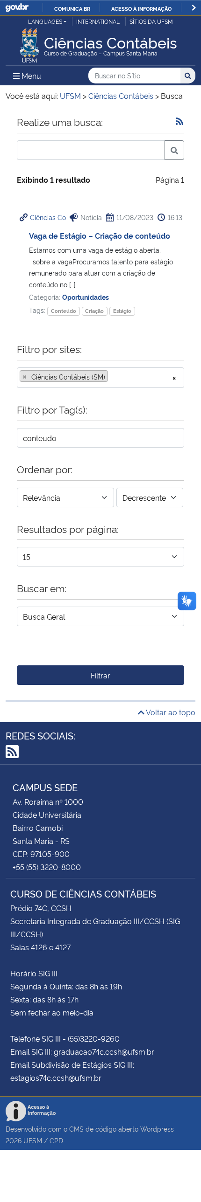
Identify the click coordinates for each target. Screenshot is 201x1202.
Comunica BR (72, 8)
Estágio (122, 310)
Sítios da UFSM (151, 21)
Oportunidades (85, 296)
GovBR (17, 7)
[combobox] (100, 377)
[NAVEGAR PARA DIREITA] (194, 8)
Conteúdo (63, 310)
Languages (45, 21)
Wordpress (157, 1128)
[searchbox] (113, 376)
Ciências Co (48, 217)
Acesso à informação (141, 8)
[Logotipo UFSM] (29, 43)
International (98, 21)
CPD (56, 1140)
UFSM (32, 1140)
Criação (94, 310)
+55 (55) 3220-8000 (47, 867)
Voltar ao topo (169, 712)
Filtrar (100, 675)
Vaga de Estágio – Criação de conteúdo (99, 235)
